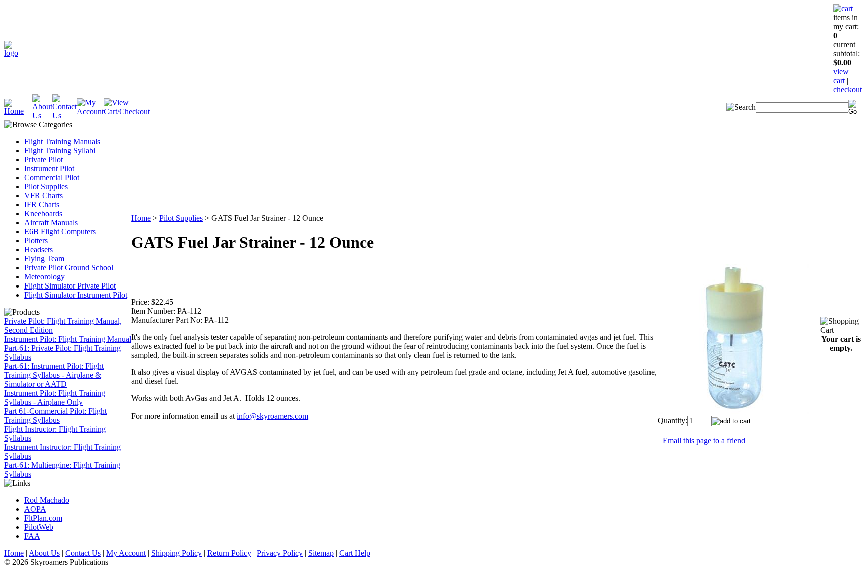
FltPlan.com (43, 518)
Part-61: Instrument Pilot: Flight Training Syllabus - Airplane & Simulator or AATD (54, 375)
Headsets (38, 249)
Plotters (36, 240)
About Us (44, 553)
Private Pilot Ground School (68, 267)
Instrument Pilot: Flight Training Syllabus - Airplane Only (54, 397)
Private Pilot (43, 159)
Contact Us (83, 553)
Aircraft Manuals (51, 222)
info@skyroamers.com (272, 416)
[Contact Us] (64, 115)
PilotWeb (38, 527)
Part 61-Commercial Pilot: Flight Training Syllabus (55, 415)
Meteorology (44, 276)
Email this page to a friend (704, 440)
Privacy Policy (280, 553)
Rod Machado (46, 500)
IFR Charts (41, 204)
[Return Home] (11, 53)
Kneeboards (43, 213)
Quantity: (672, 420)
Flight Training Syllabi (59, 150)
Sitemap (321, 553)
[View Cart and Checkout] (127, 111)
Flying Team (44, 258)
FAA (32, 536)
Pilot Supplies (46, 186)
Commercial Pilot (51, 177)
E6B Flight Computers (60, 231)
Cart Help (354, 553)
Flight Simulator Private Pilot (70, 285)
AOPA (35, 509)
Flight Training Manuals (62, 141)
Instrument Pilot (49, 168)
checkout (847, 89)
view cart (841, 76)
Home (141, 218)
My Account (126, 553)
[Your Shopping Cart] (843, 8)
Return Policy (229, 553)
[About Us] (42, 115)
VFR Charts (43, 195)
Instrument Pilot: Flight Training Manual (67, 339)
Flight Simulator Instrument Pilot (75, 295)
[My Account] (90, 111)
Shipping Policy (176, 553)
